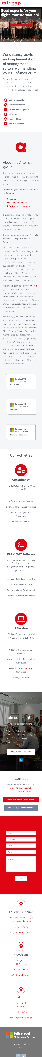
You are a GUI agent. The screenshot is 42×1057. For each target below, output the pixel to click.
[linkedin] (21, 760)
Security (28, 668)
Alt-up (24, 324)
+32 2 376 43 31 (21, 926)
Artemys (10, 173)
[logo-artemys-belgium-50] (11, 2)
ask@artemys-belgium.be (21, 787)
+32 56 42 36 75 (21, 969)
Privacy (21, 1048)
